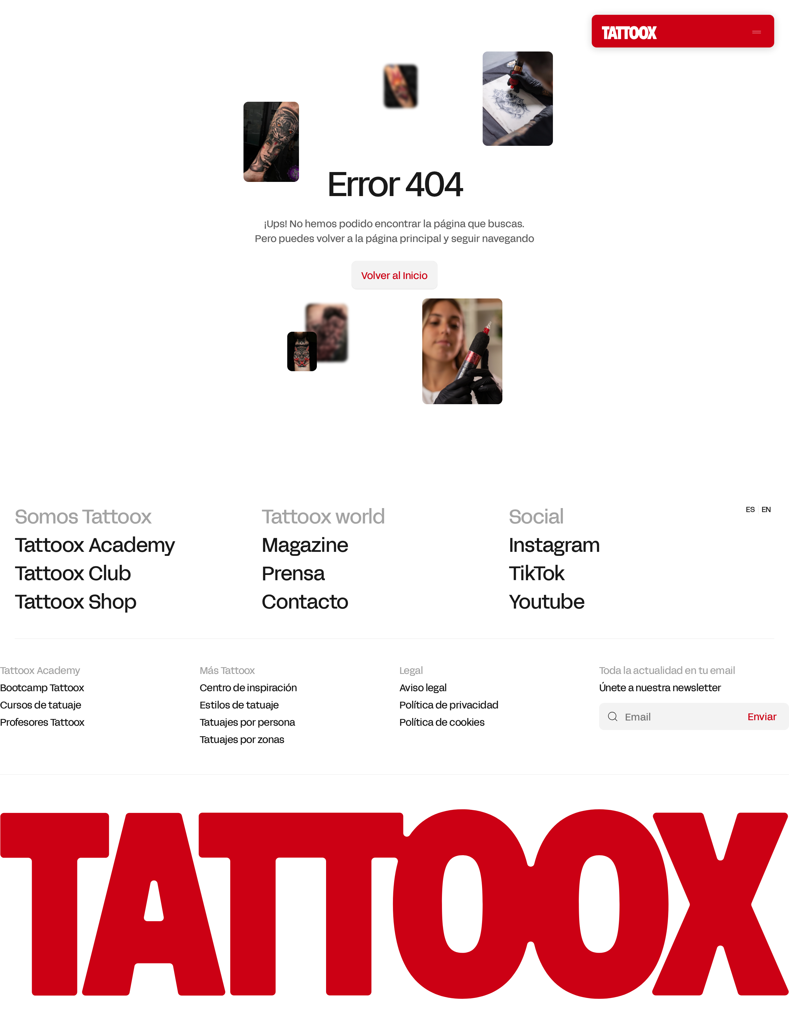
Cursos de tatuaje (40, 705)
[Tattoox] (394, 996)
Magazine (305, 545)
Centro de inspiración (248, 688)
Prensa (293, 573)
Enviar (762, 716)
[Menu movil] (756, 32)
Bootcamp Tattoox (42, 688)
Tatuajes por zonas (242, 740)
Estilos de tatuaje (239, 705)
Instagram (554, 545)
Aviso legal (423, 688)
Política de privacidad (449, 705)
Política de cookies (441, 722)
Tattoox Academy (95, 545)
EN (622, 33)
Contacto (305, 602)
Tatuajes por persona (247, 722)
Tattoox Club (73, 573)
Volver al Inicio (394, 276)
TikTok (537, 573)
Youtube (547, 602)
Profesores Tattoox (42, 722)
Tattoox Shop (76, 602)
